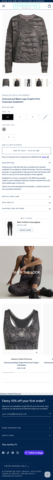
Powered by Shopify (12, 476)
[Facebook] (3, 453)
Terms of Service (11, 474)
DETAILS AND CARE (10, 196)
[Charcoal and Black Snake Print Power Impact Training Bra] (21, 329)
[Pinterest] (13, 453)
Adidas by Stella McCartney (16, 95)
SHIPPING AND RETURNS (13, 208)
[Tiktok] (8, 453)
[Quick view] (36, 352)
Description (8, 163)
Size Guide (36, 471)
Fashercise (10, 471)
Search (26, 471)
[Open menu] (6, 6)
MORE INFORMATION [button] (11, 428)
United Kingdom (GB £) (15, 466)
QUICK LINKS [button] (8, 435)
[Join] (49, 414)
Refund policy (28, 474)
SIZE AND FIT (8, 202)
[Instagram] (17, 453)
